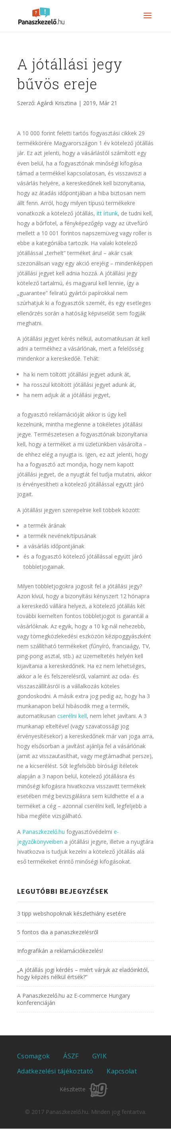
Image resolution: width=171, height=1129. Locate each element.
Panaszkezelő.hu (43, 831)
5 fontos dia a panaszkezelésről (57, 932)
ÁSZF (70, 1056)
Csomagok (33, 1056)
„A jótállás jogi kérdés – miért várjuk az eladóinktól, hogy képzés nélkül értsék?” (83, 973)
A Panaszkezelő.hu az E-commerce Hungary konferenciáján (73, 999)
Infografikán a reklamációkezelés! (60, 950)
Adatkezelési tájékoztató (55, 1071)
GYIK (99, 1056)
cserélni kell (72, 716)
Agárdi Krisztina (57, 103)
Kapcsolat (122, 1071)
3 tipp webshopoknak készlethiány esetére (71, 913)
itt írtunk (107, 213)
